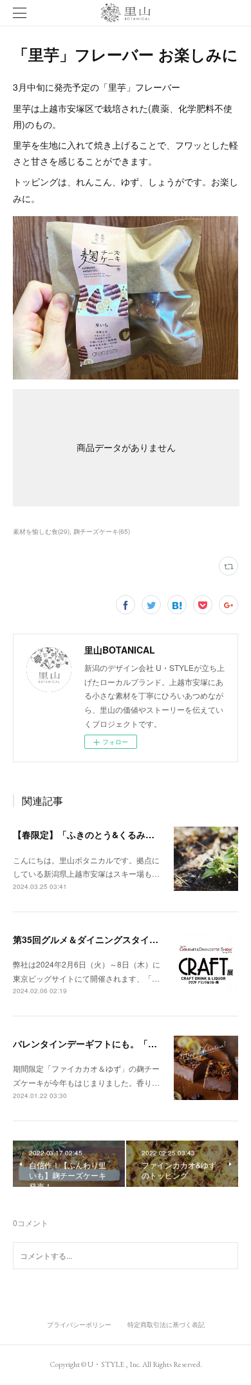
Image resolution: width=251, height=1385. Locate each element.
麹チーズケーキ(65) (101, 531)
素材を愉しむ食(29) (41, 531)
